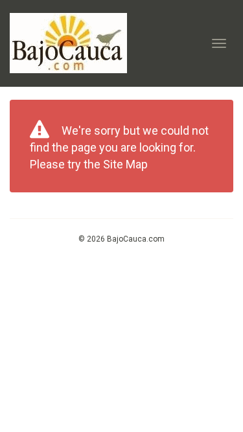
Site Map (125, 164)
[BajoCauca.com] (68, 43)
